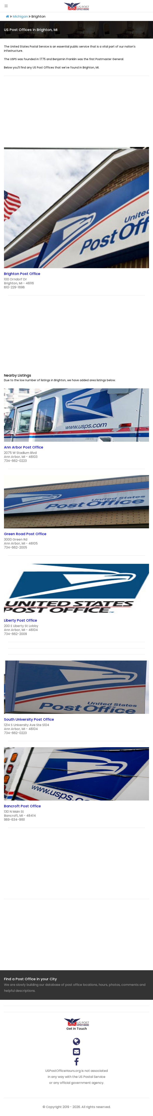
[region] (76, 114)
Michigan (20, 16)
